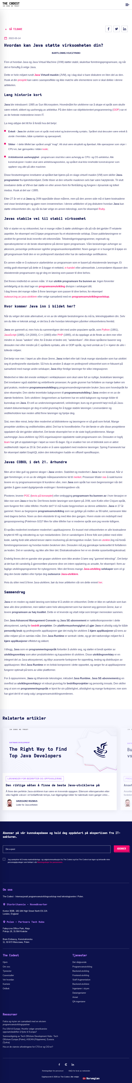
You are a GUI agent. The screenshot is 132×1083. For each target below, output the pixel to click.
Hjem (5, 962)
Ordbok (6, 988)
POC (27, 495)
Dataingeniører (79, 993)
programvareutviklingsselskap (90, 296)
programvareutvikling (52, 286)
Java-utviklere (69, 574)
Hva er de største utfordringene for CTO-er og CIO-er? (28, 1047)
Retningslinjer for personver (53, 1071)
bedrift (35, 625)
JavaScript (10, 334)
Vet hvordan (8, 979)
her (100, 582)
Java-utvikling (92, 569)
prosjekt (22, 80)
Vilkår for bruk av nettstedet (79, 1071)
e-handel (70, 267)
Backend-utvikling (80, 971)
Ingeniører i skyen (80, 988)
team (7, 442)
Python (106, 329)
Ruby (102, 209)
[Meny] (127, 4)
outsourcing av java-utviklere (20, 296)
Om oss (6, 966)
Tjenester (7, 971)
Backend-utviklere (80, 984)
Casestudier (8, 975)
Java (37, 75)
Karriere (6, 984)
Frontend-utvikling (80, 975)
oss (104, 477)
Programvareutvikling (82, 966)
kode (45, 149)
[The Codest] (11, 5)
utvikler (106, 540)
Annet (75, 997)
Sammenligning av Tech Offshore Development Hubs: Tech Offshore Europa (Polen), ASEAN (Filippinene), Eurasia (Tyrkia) (30, 1039)
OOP (116, 109)
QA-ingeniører (78, 1001)
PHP (60, 334)
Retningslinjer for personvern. (50, 862)
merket (77, 477)
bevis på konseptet (42, 495)
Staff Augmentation (81, 979)
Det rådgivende (79, 962)
